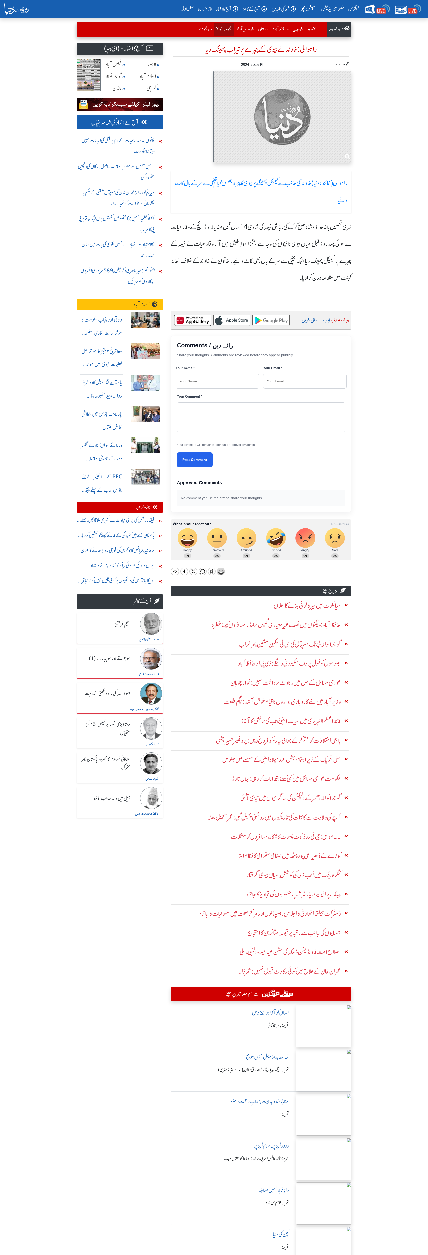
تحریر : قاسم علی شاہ (277, 1203)
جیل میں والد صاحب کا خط (111, 798)
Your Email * (272, 368)
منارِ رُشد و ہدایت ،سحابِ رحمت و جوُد (259, 1101)
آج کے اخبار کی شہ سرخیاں (115, 122)
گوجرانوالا (223, 29)
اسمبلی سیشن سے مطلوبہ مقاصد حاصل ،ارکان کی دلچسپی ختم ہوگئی (116, 171)
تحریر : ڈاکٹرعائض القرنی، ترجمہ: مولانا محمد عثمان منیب (256, 1158)
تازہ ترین (205, 9)
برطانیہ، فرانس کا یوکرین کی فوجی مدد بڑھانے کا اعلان (118, 550)
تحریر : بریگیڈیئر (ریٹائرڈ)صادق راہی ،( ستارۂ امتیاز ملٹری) (253, 1070)
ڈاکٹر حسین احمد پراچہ (144, 709)
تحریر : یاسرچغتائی (278, 1025)
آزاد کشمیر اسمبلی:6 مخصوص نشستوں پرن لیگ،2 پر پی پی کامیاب (116, 224)
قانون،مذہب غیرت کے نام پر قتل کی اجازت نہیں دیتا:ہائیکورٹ (118, 145)
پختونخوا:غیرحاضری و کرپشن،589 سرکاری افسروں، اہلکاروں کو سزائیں (117, 276)
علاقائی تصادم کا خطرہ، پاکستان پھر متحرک (106, 764)
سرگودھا (204, 29)
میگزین (354, 9)
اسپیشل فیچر (309, 9)
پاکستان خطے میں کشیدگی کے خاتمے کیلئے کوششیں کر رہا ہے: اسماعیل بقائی (118, 536)
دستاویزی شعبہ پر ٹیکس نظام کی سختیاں (108, 729)
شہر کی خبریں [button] (281, 9)
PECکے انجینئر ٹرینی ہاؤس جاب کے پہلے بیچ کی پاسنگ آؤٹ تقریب (101, 490)
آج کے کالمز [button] (251, 9)
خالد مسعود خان (149, 674)
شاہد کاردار (152, 744)
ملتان (263, 29)
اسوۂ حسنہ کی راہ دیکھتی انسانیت (107, 694)
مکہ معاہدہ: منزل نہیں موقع (267, 1057)
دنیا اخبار (336, 29)
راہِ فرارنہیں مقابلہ (273, 1190)
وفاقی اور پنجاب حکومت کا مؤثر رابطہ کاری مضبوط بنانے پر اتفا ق (101, 333)
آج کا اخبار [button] (224, 9)
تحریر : (285, 1114)
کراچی (298, 29)
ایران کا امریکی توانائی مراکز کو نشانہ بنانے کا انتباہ (122, 565)
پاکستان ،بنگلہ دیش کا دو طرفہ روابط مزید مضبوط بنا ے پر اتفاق (101, 395)
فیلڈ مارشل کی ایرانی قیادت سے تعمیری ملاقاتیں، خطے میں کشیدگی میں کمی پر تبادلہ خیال (118, 521)
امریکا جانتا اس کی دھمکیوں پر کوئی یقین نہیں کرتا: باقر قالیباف (118, 581)
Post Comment (194, 460)
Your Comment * (189, 396)
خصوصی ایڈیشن (332, 9)
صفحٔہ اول (188, 8)
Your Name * (185, 368)
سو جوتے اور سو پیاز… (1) (109, 659)
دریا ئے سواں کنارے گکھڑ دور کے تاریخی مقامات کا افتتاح (101, 458)
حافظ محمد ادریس (147, 814)
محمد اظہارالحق (149, 639)
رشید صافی (152, 779)
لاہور (311, 29)
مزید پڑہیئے (330, 591)
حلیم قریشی (122, 624)
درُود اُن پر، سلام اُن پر (271, 1145)
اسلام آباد (280, 29)
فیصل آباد (245, 29)
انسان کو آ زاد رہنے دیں (270, 1012)
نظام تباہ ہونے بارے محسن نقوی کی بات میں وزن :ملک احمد (118, 250)
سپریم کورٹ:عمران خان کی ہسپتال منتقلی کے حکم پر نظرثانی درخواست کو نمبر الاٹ (118, 198)
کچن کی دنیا (281, 1234)
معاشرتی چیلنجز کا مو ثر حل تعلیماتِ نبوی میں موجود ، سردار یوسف (101, 364)
